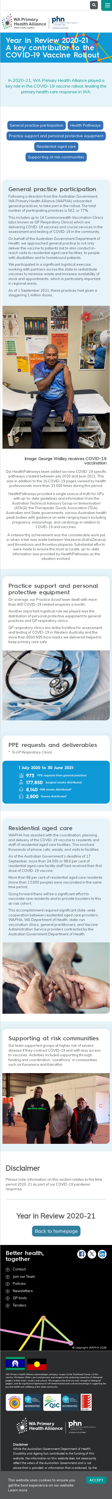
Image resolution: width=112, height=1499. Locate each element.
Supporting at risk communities (56, 157)
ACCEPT (96, 1480)
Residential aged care (56, 146)
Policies (19, 1283)
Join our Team (24, 1276)
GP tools (20, 1298)
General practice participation (36, 125)
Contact (19, 1269)
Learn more (17, 1490)
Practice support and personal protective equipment (56, 135)
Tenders (19, 1305)
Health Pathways (85, 125)
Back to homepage (56, 1231)
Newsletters (23, 1291)
